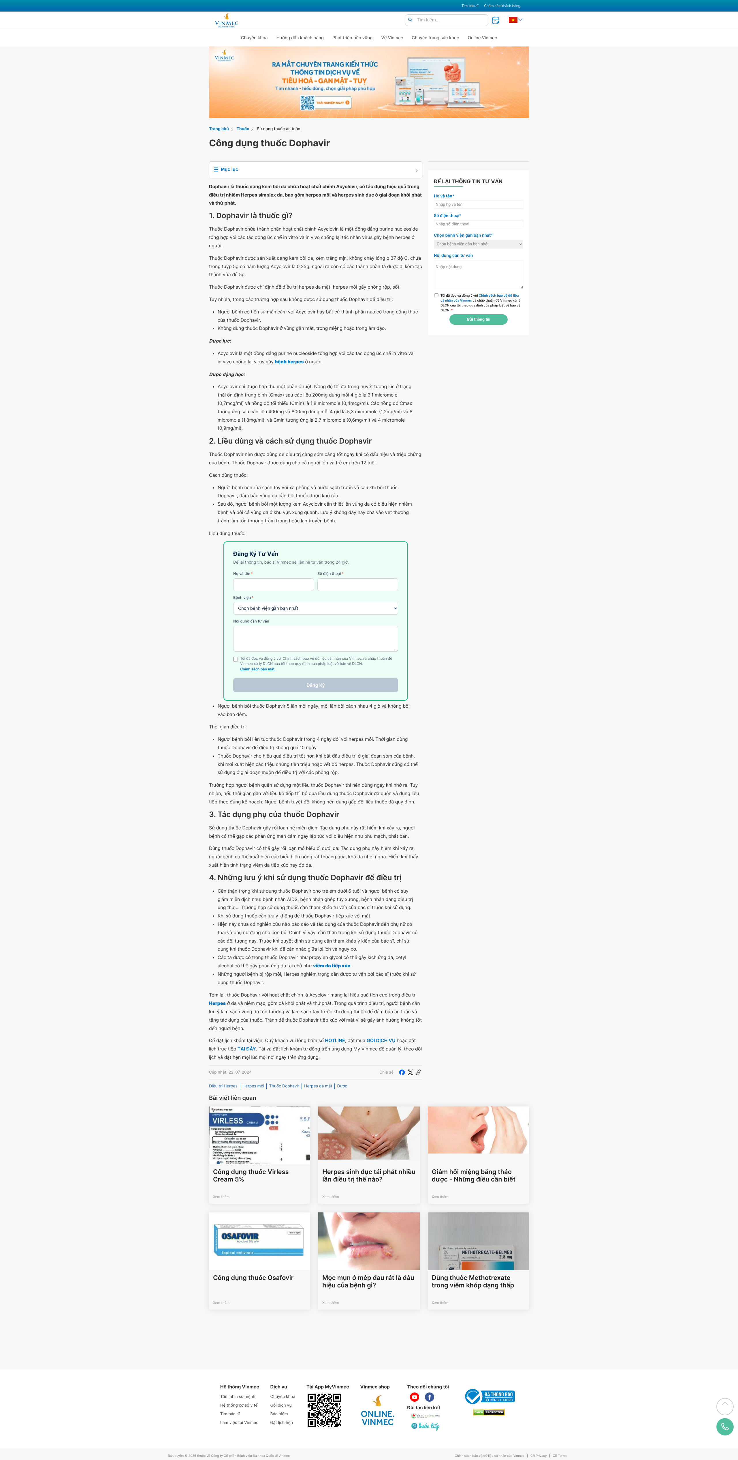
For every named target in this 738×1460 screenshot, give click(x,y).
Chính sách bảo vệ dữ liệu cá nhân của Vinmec (489, 1455)
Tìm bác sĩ (470, 5)
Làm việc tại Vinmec (239, 1422)
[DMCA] (489, 1412)
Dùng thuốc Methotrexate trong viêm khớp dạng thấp (473, 1281)
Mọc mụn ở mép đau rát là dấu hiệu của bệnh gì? (368, 1281)
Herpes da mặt (318, 1086)
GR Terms (560, 1455)
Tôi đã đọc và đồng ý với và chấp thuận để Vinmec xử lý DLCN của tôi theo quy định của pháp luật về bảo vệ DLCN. (480, 303)
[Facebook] (402, 1072)
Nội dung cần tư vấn (251, 621)
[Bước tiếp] (426, 1426)
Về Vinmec (392, 37)
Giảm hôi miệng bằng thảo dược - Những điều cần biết (473, 1175)
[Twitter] (410, 1072)
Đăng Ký (315, 685)
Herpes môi (253, 1086)
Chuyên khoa (254, 37)
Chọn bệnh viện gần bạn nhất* (463, 235)
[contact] (725, 1426)
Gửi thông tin (478, 319)
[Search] (410, 20)
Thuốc (243, 128)
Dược (342, 1086)
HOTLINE (335, 1040)
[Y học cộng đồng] (426, 1416)
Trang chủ (219, 128)
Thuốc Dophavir (284, 1086)
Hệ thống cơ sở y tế (239, 1405)
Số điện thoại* (448, 215)
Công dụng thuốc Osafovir (253, 1278)
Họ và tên (243, 573)
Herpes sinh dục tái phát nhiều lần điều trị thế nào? (368, 1175)
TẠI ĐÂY (247, 1049)
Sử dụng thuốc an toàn (278, 128)
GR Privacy (538, 1455)
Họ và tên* (444, 196)
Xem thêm (221, 1196)
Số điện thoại (330, 573)
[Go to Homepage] (226, 20)
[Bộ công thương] (489, 1396)
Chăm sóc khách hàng (502, 5)
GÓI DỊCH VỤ (381, 1040)
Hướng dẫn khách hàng (300, 37)
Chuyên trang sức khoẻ (435, 37)
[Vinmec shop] (378, 1410)
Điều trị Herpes (223, 1086)
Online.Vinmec (482, 37)
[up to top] (725, 1406)
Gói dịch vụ (281, 1405)
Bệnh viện (243, 597)
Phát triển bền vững (352, 37)
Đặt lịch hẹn (281, 1422)
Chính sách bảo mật (257, 669)
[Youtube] (414, 1397)
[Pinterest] (418, 1072)
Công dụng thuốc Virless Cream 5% (251, 1175)
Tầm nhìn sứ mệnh (237, 1396)
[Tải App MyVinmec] (324, 1410)
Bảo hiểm (279, 1414)
